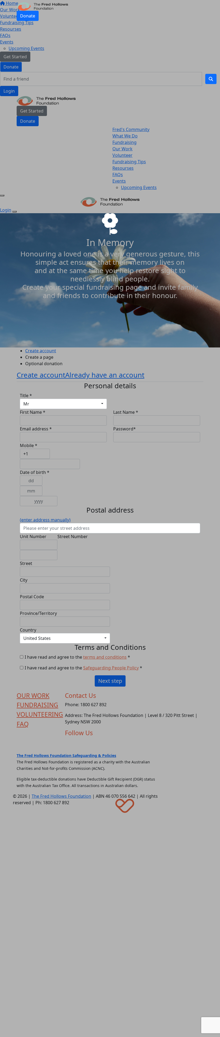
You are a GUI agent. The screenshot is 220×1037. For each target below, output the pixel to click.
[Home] (42, 6)
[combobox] (63, 404)
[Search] (211, 79)
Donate (27, 16)
